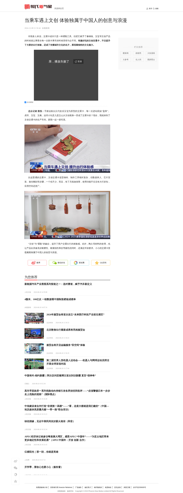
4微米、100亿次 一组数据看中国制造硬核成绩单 (50, 299)
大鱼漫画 (151, 53)
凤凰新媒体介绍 (41, 487)
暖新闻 (125, 53)
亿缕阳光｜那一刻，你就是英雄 (41, 451)
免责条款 (108, 487)
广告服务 (78, 487)
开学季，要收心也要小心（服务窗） (44, 467)
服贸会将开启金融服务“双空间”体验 (65, 345)
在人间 (138, 60)
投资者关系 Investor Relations (61, 487)
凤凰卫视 (127, 487)
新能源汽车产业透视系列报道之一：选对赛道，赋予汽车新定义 (58, 284)
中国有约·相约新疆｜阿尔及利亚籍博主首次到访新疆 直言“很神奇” (60, 375)
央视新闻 (45, 28)
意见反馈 (117, 487)
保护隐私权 (98, 487)
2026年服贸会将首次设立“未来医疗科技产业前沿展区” (75, 314)
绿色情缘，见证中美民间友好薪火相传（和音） (50, 421)
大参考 (125, 60)
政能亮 (138, 53)
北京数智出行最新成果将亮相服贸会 (65, 329)
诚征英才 (88, 487)
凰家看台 (151, 60)
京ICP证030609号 (139, 487)
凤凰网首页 (59, 8)
